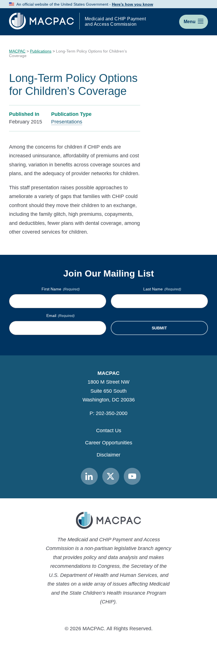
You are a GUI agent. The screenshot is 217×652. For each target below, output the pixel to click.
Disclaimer (108, 455)
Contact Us (108, 430)
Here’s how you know (132, 4)
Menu (190, 21)
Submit (159, 328)
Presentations (66, 122)
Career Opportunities (108, 442)
